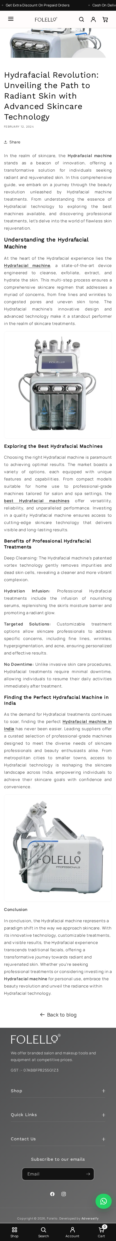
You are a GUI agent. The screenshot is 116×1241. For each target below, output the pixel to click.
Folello (52, 1218)
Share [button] (15, 141)
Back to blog (62, 1014)
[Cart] (105, 19)
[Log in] (93, 19)
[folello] (46, 19)
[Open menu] (10, 19)
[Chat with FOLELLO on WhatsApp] (103, 1201)
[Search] (81, 19)
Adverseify (90, 1218)
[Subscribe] (88, 1174)
